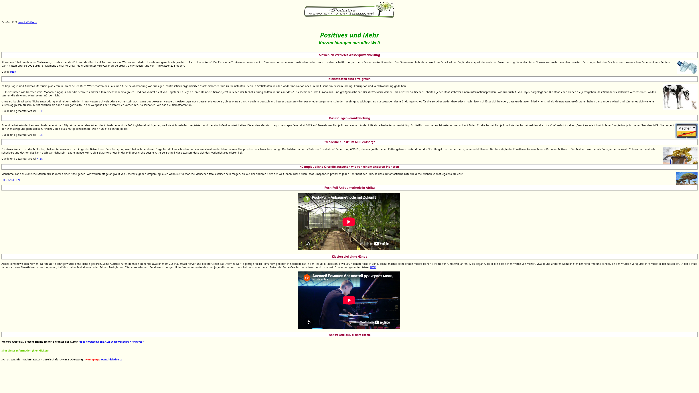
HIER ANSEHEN (10, 180)
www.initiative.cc (27, 22)
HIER (13, 71)
